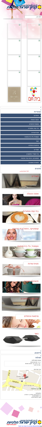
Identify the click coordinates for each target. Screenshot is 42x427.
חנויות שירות (35, 132)
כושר (37, 141)
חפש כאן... (38, 16)
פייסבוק (38, 353)
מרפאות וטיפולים (34, 145)
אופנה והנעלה (35, 120)
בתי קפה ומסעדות (33, 128)
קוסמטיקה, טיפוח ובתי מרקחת (30, 158)
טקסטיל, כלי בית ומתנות (32, 137)
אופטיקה (36, 115)
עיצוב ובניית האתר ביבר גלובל (25, 426)
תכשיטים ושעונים (34, 162)
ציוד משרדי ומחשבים (32, 154)
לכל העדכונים (24, 171)
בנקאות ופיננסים (34, 124)
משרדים (36, 149)
